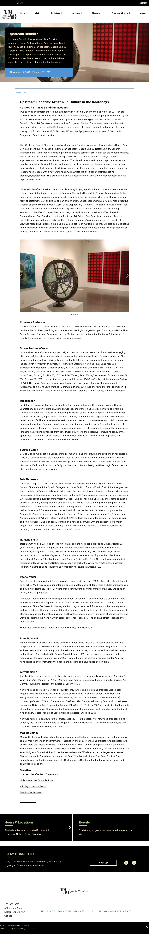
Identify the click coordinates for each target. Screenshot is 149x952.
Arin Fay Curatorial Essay (33, 786)
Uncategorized (21, 92)
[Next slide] (127, 276)
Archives (76, 13)
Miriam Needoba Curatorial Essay (37, 780)
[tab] (71, 314)
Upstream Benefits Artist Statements (39, 774)
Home (22, 13)
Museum (96, 13)
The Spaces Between (31, 792)
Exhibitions (55, 13)
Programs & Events (120, 13)
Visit (37, 13)
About (143, 13)
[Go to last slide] (21, 276)
